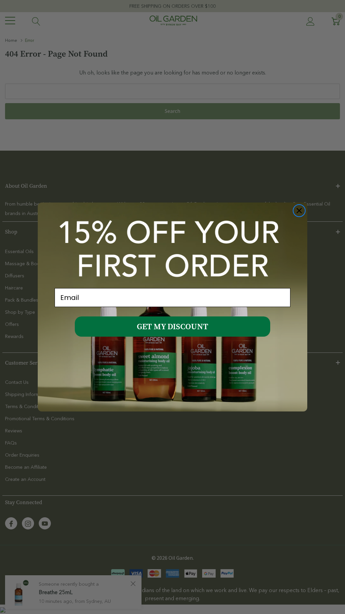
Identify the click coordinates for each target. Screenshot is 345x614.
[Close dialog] (299, 210)
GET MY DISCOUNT (172, 326)
